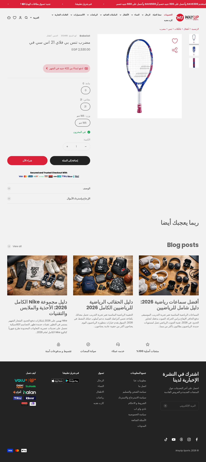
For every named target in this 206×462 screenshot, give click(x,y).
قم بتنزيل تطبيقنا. (93, 4)
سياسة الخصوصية (137, 414)
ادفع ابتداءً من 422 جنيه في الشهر (66, 68)
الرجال (147, 14)
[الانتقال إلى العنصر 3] (194, 63)
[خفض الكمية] (85, 146)
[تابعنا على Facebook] (197, 439)
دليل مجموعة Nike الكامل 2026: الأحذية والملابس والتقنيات (40, 307)
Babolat (85, 36)
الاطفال (100, 392)
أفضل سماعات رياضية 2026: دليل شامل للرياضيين (170, 304)
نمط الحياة (157, 14)
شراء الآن (27, 160)
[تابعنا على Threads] (181, 439)
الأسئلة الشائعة (138, 420)
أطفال (186, 28)
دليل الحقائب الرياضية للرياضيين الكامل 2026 (109, 304)
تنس (170, 28)
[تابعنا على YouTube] (174, 439)
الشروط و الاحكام (137, 403)
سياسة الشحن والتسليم (134, 392)
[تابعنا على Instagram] (189, 439)
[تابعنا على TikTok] (166, 439)
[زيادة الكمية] (67, 146)
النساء (136, 14)
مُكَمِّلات (177, 28)
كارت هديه (168, 20)
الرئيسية (195, 28)
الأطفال (126, 14)
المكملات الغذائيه (110, 14)
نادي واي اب (140, 409)
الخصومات (168, 14)
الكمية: (87, 139)
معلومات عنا (140, 380)
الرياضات (94, 14)
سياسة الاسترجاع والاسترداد (132, 397)
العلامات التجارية (61, 14)
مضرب (163, 28)
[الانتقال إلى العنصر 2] (194, 51)
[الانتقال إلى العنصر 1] (194, 39)
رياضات (100, 397)
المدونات (141, 426)
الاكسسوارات (79, 14)
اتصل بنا (142, 386)
